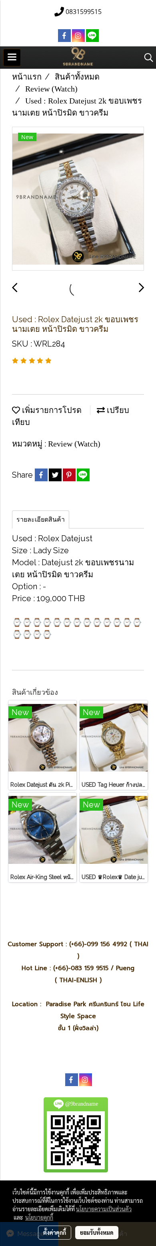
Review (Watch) (74, 443)
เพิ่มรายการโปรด (51, 410)
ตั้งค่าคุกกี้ (54, 1232)
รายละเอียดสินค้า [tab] (40, 519)
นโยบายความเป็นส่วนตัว (104, 1208)
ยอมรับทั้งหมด (97, 1232)
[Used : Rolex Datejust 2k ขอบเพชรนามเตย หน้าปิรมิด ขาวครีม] (78, 199)
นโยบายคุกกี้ (39, 1217)
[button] (146, 57)
